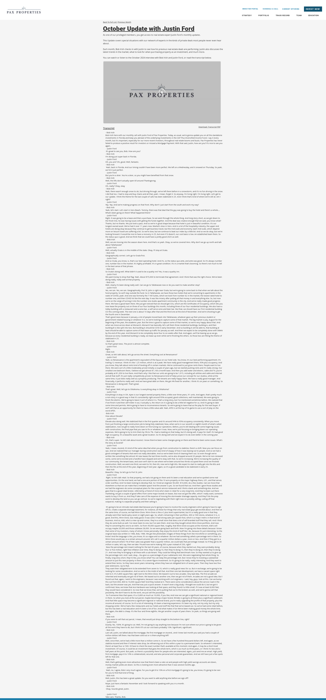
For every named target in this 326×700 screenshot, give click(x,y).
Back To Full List (110, 22)
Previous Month (124, 22)
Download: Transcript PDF (209, 127)
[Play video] (162, 92)
